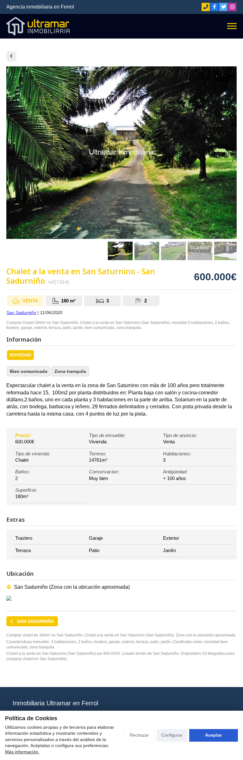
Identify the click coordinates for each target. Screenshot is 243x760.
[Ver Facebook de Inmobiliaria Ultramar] (214, 7)
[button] (78, 228)
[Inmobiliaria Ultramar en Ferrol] (38, 26)
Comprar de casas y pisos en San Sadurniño (11, 56)
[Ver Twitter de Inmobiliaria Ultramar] (223, 7)
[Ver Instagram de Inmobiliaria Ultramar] (232, 7)
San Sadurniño (21, 312)
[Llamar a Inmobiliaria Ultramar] (206, 7)
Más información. (22, 751)
